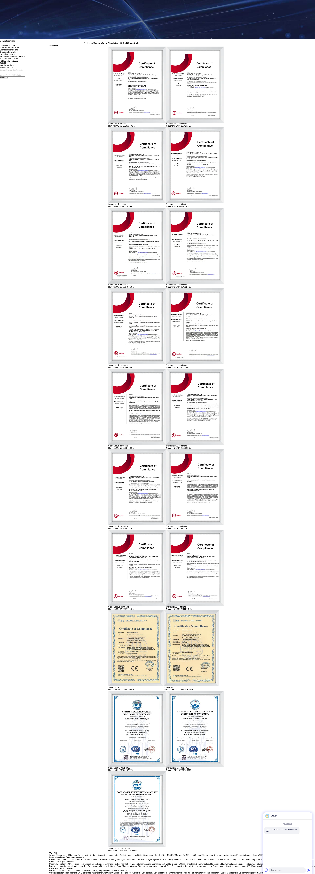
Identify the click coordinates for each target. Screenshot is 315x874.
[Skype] (1, 63)
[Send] (309, 870)
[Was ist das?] (3, 63)
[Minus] (308, 815)
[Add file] (266, 870)
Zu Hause (88, 43)
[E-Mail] (5, 63)
